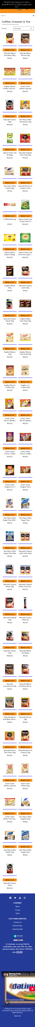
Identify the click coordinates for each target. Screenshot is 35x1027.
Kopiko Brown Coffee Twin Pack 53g (10, 89)
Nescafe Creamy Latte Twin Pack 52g (25, 553)
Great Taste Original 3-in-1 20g (9, 487)
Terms (17, 913)
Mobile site (17, 1016)
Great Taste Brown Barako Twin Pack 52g (25, 421)
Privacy (17, 910)
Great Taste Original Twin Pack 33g (25, 487)
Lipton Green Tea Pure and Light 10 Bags (25, 255)
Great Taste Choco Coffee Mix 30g (9, 454)
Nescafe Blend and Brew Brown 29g (25, 686)
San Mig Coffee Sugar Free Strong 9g (25, 520)
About (17, 906)
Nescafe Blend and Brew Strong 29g (9, 719)
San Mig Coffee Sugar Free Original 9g (25, 852)
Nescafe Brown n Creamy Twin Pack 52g (25, 188)
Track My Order (17, 929)
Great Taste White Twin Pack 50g (9, 819)
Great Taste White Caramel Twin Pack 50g (25, 89)
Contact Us (17, 922)
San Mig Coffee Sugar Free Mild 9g (10, 553)
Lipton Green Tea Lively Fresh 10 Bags (25, 221)
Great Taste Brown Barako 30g (9, 421)
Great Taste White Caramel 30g (10, 786)
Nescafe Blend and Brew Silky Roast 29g (10, 55)
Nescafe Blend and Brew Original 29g (25, 653)
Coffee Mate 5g (10, 219)
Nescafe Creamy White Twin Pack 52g (25, 587)
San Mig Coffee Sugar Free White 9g (10, 520)
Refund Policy (17, 926)
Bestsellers (18, 28)
